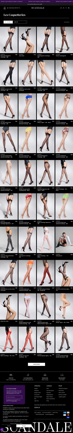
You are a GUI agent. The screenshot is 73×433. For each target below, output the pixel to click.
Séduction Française (63, 388)
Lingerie (36, 388)
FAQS (47, 388)
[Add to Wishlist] (16, 28)
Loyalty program (62, 396)
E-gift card (36, 400)
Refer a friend (62, 392)
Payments (48, 392)
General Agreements (40, 414)
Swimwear (36, 390)
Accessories (36, 394)
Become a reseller (63, 394)
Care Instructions (50, 390)
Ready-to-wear (37, 392)
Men (35, 398)
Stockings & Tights (38, 396)
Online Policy (55, 412)
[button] (61, 8)
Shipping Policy (49, 394)
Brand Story (61, 390)
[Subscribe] (21, 397)
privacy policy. (14, 400)
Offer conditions (37, 412)
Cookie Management (49, 414)
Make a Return (49, 396)
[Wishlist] (66, 8)
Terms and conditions (46, 412)
